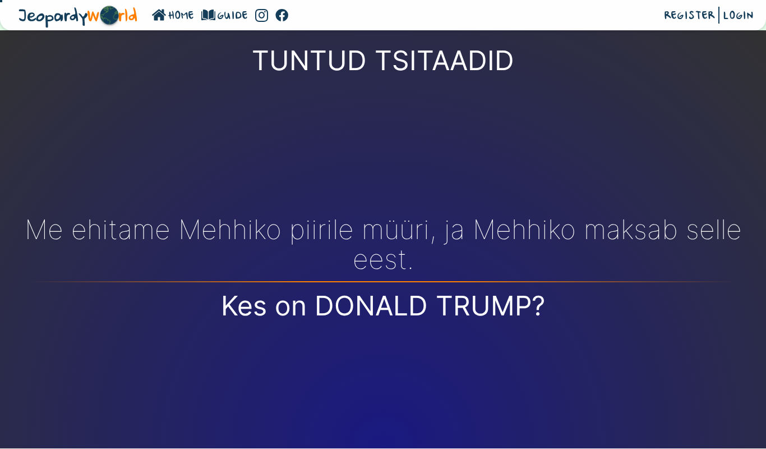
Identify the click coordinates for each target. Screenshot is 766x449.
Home (181, 16)
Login (738, 16)
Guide (233, 16)
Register (690, 16)
